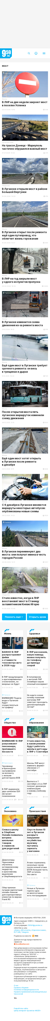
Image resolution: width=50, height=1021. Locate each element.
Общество (10, 722)
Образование (36, 722)
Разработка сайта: (27, 1009)
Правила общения (21, 988)
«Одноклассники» (38, 930)
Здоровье (34, 633)
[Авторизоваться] (36, 53)
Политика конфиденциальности (26, 990)
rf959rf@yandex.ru (35, 925)
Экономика (10, 811)
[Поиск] (29, 53)
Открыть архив (37, 617)
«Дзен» (17, 930)
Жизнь (7, 633)
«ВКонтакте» (26, 930)
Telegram (25, 932)
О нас (16, 985)
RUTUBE (17, 932)
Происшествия (37, 811)
